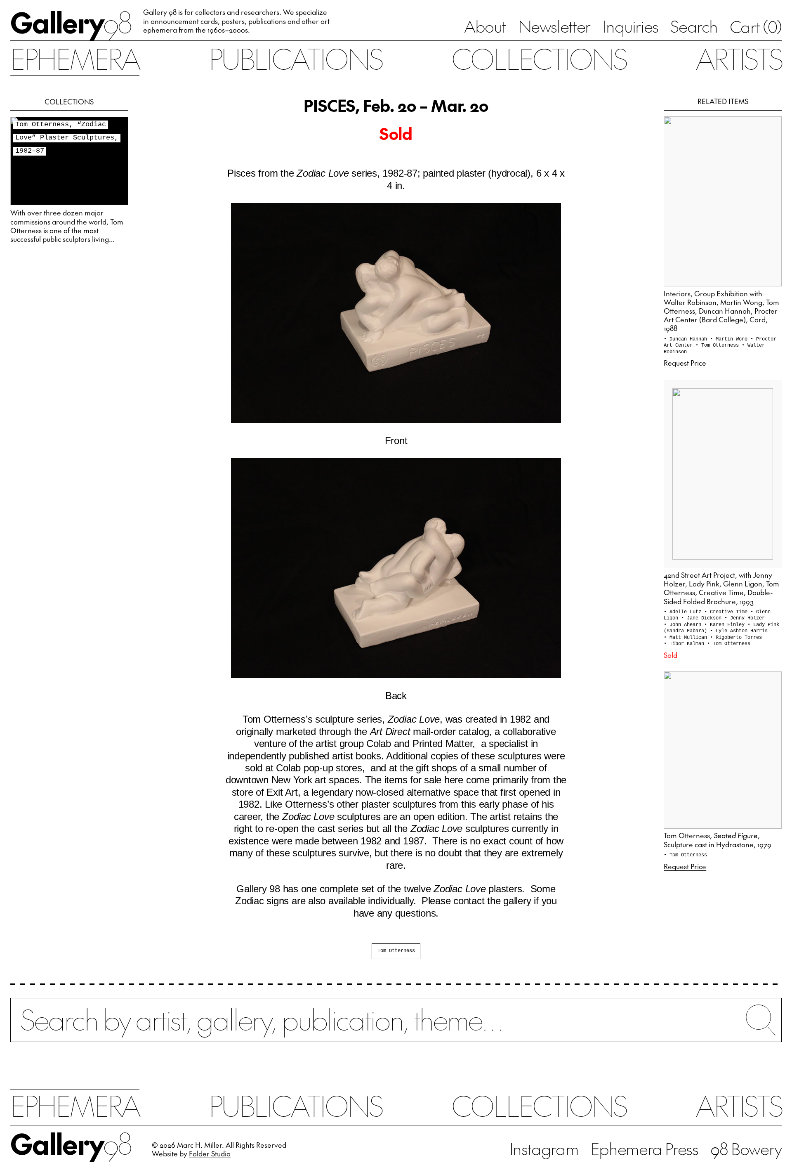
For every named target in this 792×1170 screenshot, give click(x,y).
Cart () (756, 26)
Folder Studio (210, 1153)
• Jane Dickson (702, 618)
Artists (738, 58)
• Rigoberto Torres (736, 638)
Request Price (685, 363)
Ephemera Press (644, 1148)
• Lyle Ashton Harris (739, 631)
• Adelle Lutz (684, 612)
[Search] (396, 1028)
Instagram (544, 1148)
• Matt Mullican (687, 638)
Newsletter (554, 26)
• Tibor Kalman (685, 644)
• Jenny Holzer (744, 618)
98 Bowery (746, 1148)
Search (693, 26)
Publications (295, 58)
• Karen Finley (725, 625)
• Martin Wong (730, 339)
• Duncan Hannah (687, 339)
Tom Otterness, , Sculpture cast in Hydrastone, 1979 (717, 839)
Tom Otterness (396, 951)
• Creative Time (727, 612)
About (485, 26)
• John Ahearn (684, 625)
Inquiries (630, 26)
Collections (538, 58)
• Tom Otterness (718, 345)
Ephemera (74, 58)
